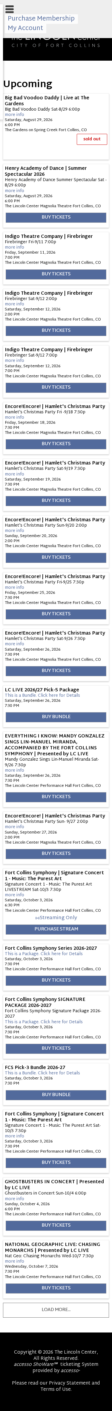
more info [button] (14, 115)
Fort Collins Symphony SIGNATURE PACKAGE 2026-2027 (45, 1003)
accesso (70, 1371)
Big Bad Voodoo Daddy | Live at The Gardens (47, 101)
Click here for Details (42, 695)
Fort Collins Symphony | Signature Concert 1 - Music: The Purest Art (54, 876)
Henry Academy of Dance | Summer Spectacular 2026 (46, 171)
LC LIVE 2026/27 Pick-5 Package (42, 690)
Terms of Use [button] (55, 1389)
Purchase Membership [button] (41, 19)
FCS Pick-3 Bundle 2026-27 (35, 1068)
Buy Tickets (56, 217)
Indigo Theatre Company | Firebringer (49, 237)
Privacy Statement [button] (69, 1383)
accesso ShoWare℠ (35, 1364)
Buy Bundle (56, 717)
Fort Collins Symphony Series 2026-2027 (51, 948)
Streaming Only (58, 918)
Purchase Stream (56, 929)
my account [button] (25, 28)
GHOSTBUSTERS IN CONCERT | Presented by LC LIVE (54, 1185)
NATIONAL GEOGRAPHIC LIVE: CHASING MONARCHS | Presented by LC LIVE (52, 1248)
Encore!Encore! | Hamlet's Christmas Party (55, 407)
